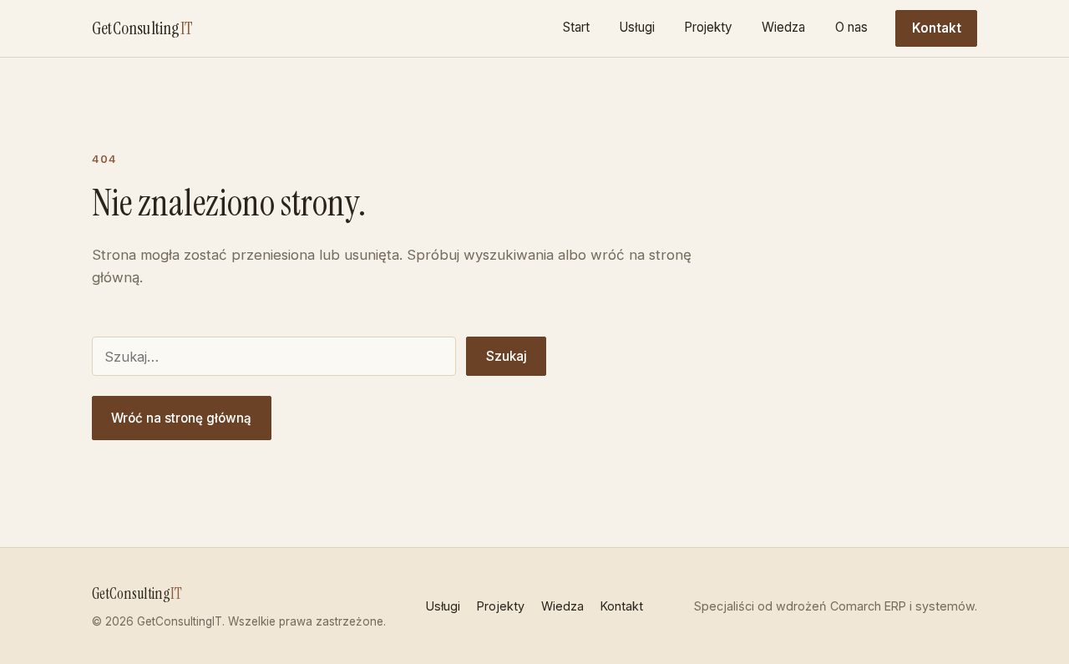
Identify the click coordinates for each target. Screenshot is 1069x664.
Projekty (708, 27)
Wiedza (783, 27)
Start (576, 27)
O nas (851, 27)
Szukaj (506, 356)
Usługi (637, 27)
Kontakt (936, 28)
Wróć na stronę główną (181, 418)
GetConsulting (142, 28)
